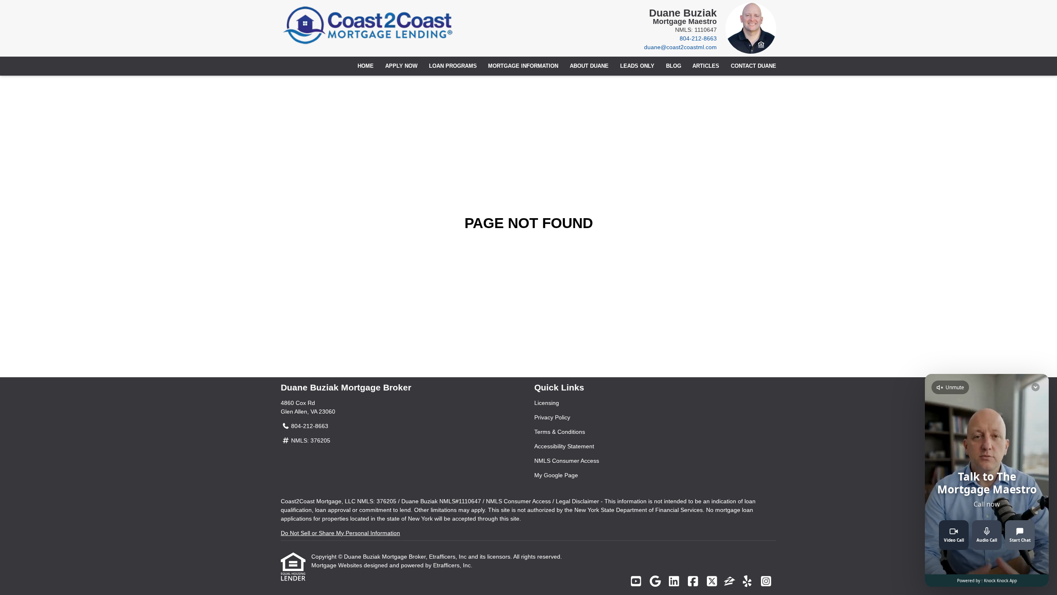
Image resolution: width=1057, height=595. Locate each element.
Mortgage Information (523, 66)
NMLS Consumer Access (566, 460)
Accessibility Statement (564, 446)
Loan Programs (453, 66)
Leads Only (637, 66)
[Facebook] (693, 582)
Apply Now (401, 66)
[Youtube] (636, 582)
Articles (705, 66)
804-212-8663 (698, 38)
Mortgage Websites (337, 565)
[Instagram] (766, 582)
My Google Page (556, 475)
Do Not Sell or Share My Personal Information (340, 533)
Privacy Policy (552, 417)
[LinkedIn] (674, 582)
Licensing (546, 403)
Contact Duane (753, 66)
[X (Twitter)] (712, 582)
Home (366, 66)
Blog (673, 66)
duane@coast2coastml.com (680, 47)
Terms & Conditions (559, 431)
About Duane (589, 66)
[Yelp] (747, 582)
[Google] (655, 582)
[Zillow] (729, 582)
